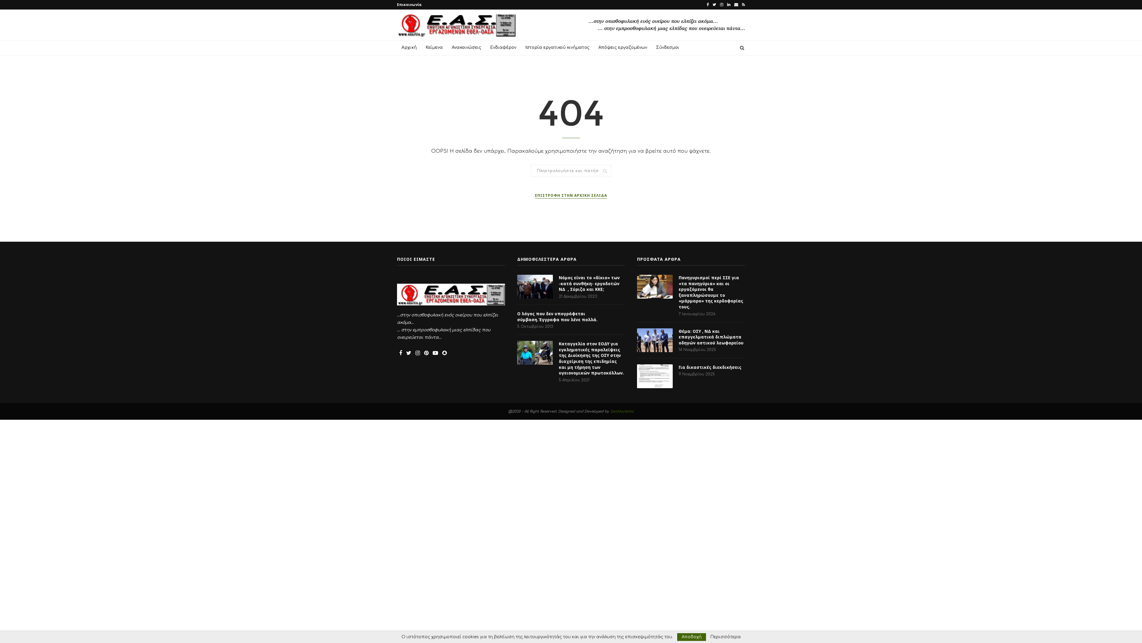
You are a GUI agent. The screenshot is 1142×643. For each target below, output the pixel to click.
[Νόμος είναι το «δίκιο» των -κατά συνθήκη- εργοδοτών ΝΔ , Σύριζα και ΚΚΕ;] (535, 287)
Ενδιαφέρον (503, 47)
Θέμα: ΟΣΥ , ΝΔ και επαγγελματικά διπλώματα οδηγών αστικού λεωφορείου (711, 337)
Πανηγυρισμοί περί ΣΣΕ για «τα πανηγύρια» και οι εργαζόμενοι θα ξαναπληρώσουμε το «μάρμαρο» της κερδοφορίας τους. (711, 292)
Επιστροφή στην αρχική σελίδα (571, 195)
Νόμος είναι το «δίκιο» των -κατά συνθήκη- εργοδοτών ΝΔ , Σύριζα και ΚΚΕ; (589, 283)
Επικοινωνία (409, 4)
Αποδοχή (692, 637)
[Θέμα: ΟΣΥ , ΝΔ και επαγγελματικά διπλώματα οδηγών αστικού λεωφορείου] (655, 340)
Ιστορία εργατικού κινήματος (557, 47)
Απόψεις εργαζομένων (622, 47)
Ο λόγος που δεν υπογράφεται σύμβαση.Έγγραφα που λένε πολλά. (557, 316)
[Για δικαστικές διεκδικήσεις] (655, 376)
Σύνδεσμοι (667, 47)
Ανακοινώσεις (466, 47)
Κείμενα (434, 47)
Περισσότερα (725, 637)
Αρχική (409, 47)
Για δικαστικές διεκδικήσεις (710, 367)
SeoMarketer (621, 411)
